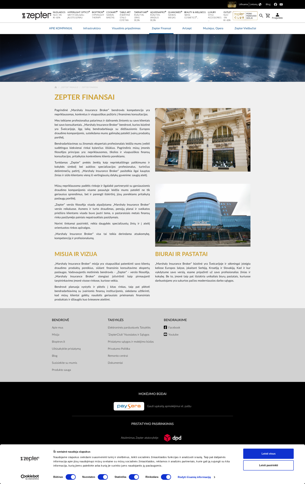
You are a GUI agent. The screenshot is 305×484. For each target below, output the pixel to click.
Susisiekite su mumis (64, 362)
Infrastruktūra (92, 28)
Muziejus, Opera (213, 28)
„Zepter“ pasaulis (70, 87)
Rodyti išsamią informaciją (194, 477)
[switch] (103, 477)
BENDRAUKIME (175, 320)
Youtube (173, 334)
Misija (55, 334)
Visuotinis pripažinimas (126, 28)
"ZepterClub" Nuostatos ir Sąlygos (128, 334)
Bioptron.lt (58, 341)
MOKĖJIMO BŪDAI (152, 393)
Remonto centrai (118, 355)
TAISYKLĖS (116, 320)
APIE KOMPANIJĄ (60, 28)
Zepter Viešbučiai (245, 28)
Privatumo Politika (119, 348)
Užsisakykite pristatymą (66, 348)
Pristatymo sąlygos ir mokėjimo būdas (131, 341)
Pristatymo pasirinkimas (152, 423)
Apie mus (57, 327)
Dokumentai (115, 362)
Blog (54, 355)
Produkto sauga (61, 370)
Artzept (187, 28)
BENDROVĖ (60, 320)
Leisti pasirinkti (268, 465)
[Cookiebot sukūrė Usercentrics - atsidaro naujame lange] (29, 477)
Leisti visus (269, 453)
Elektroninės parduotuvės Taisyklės (129, 327)
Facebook (174, 327)
